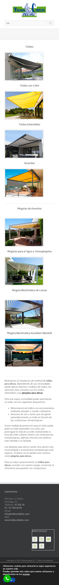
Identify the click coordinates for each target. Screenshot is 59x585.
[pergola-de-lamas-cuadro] (24, 301)
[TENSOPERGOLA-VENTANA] (24, 258)
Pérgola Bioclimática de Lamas (29, 290)
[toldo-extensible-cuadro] (24, 131)
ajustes (26, 574)
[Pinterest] (41, 546)
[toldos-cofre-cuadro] (24, 92)
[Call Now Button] (7, 578)
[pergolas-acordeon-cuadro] (24, 340)
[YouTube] (48, 539)
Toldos (29, 47)
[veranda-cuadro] (24, 170)
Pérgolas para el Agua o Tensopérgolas (29, 252)
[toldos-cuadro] (24, 53)
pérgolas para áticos (21, 456)
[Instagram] (34, 546)
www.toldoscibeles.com (17, 520)
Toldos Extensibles (29, 125)
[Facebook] (34, 539)
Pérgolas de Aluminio (29, 209)
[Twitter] (41, 539)
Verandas (29, 163)
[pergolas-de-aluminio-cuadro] (24, 219)
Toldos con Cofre (29, 86)
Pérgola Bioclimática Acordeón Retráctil (29, 333)
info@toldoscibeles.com (17, 514)
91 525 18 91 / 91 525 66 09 (14, 506)
